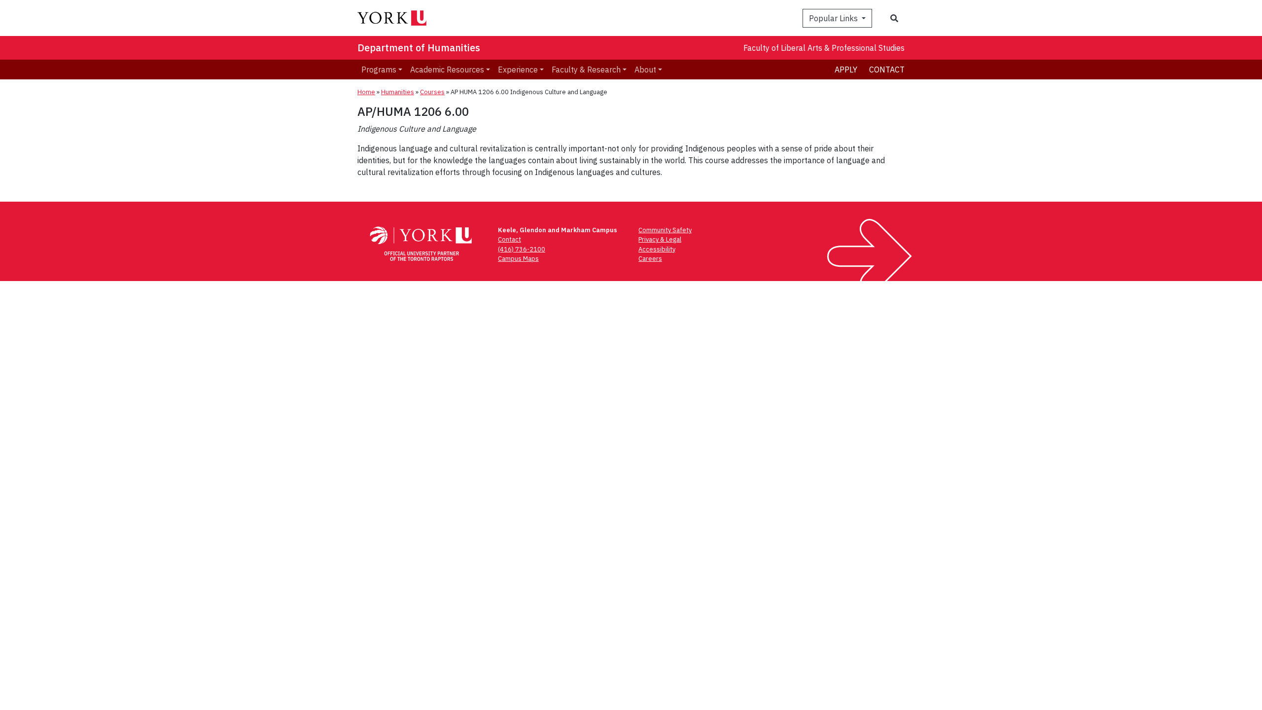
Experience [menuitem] (518, 69)
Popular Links (834, 18)
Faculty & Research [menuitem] (586, 69)
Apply (846, 69)
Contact (887, 69)
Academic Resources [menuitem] (447, 69)
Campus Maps (518, 258)
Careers (650, 258)
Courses (432, 92)
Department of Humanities (418, 47)
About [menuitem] (645, 69)
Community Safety (665, 230)
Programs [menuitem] (378, 69)
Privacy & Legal (659, 239)
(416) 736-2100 (521, 249)
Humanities (397, 92)
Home (366, 92)
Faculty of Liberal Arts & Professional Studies (824, 48)
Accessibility (656, 249)
